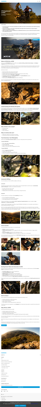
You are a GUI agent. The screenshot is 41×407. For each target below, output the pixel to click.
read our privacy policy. (34, 403)
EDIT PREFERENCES (22, 405)
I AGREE (17, 405)
